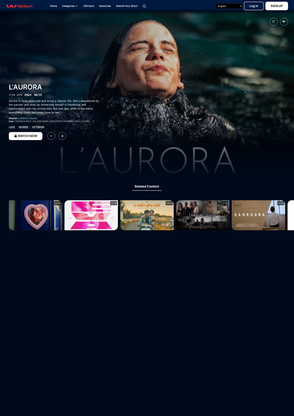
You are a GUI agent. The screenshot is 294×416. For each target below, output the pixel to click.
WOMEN (23, 126)
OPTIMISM (38, 126)
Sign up (277, 6)
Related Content (147, 186)
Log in (253, 6)
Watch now (27, 136)
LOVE (12, 126)
